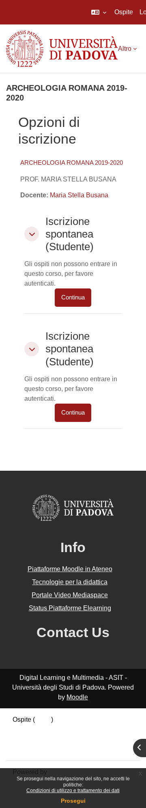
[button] (98, 12)
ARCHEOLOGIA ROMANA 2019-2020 (71, 162)
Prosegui (73, 800)
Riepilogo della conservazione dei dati (68, 729)
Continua (73, 297)
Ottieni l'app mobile (40, 748)
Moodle (77, 697)
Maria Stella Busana (79, 195)
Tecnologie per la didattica (69, 582)
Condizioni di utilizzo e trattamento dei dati (73, 790)
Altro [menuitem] (124, 48)
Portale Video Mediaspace (70, 595)
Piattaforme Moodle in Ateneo (70, 569)
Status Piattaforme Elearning (70, 608)
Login (43, 719)
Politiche (25, 739)
